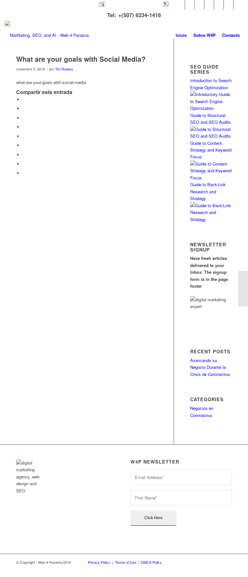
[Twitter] (180, 5)
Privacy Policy (99, 562)
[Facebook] (189, 5)
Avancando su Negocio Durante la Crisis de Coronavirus (210, 367)
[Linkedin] (199, 5)
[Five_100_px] (218, 5)
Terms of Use (125, 562)
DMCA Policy (151, 562)
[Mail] (238, 5)
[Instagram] (209, 5)
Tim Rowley (64, 69)
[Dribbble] (228, 5)
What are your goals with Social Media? (81, 59)
